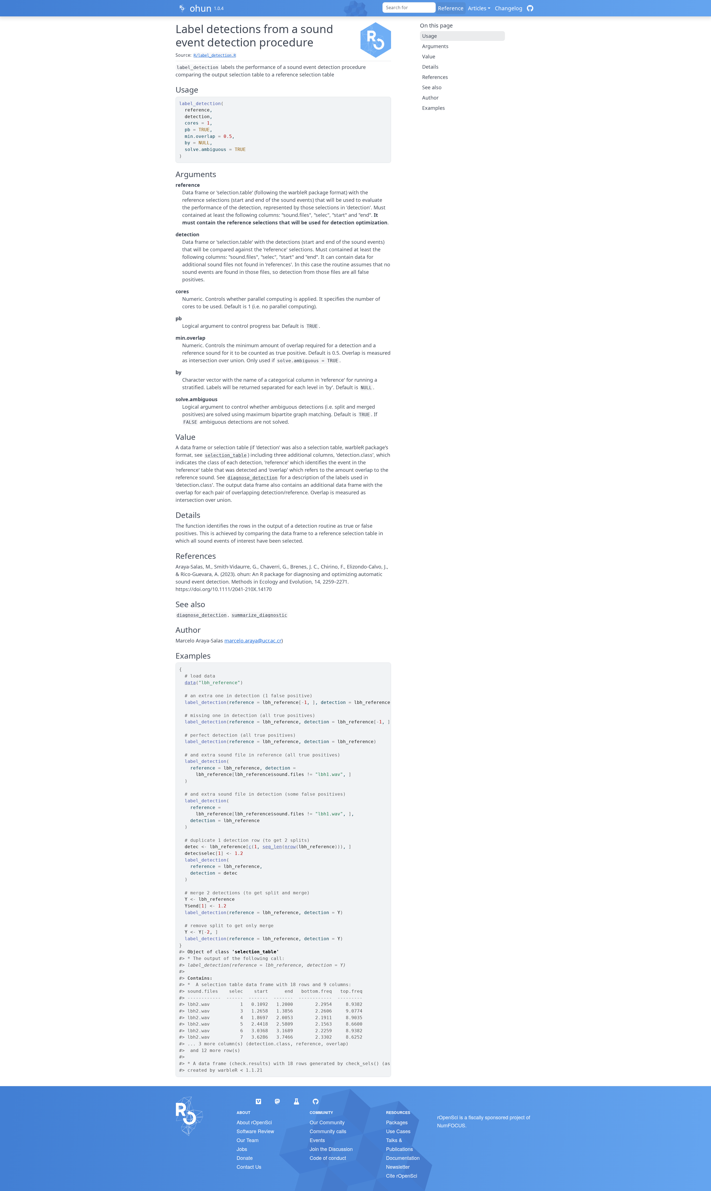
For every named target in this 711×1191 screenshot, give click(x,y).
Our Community (327, 1122)
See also (432, 87)
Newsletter (398, 1166)
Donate (245, 1157)
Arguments (435, 46)
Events (317, 1139)
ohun (201, 8)
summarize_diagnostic (259, 615)
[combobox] (409, 7)
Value (428, 56)
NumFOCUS (451, 1125)
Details (430, 66)
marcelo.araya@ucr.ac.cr (252, 640)
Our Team (248, 1139)
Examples (433, 108)
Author (430, 97)
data (190, 682)
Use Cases (398, 1131)
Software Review (255, 1131)
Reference (451, 8)
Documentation (403, 1157)
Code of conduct (328, 1157)
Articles (477, 8)
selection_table (226, 455)
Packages (397, 1122)
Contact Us (249, 1166)
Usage (429, 36)
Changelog (508, 8)
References (435, 77)
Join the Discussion (331, 1148)
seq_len (272, 846)
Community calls (328, 1131)
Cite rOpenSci (401, 1175)
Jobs (242, 1148)
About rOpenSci (254, 1122)
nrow (290, 846)
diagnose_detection (252, 477)
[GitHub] (530, 8)
